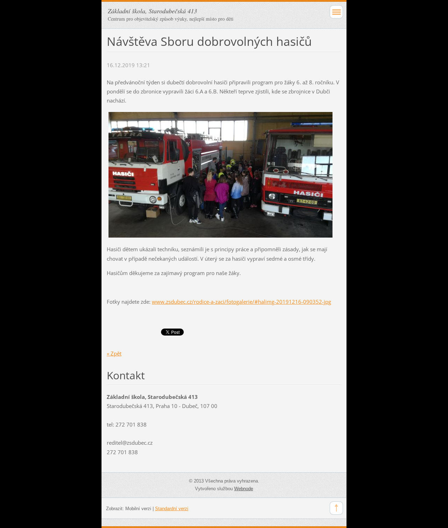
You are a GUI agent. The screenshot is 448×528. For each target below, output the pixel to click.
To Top (336, 508)
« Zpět (114, 353)
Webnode (243, 488)
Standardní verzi (171, 508)
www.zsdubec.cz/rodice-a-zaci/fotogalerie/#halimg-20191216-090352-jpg (241, 301)
